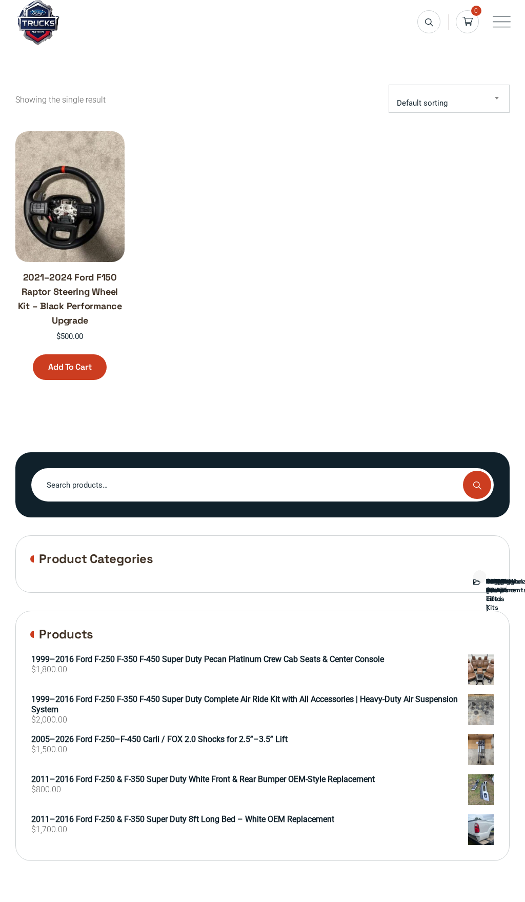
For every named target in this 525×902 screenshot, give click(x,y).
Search (477, 485)
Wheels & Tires (493, 590)
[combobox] (449, 99)
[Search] (428, 21)
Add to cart (69, 367)
